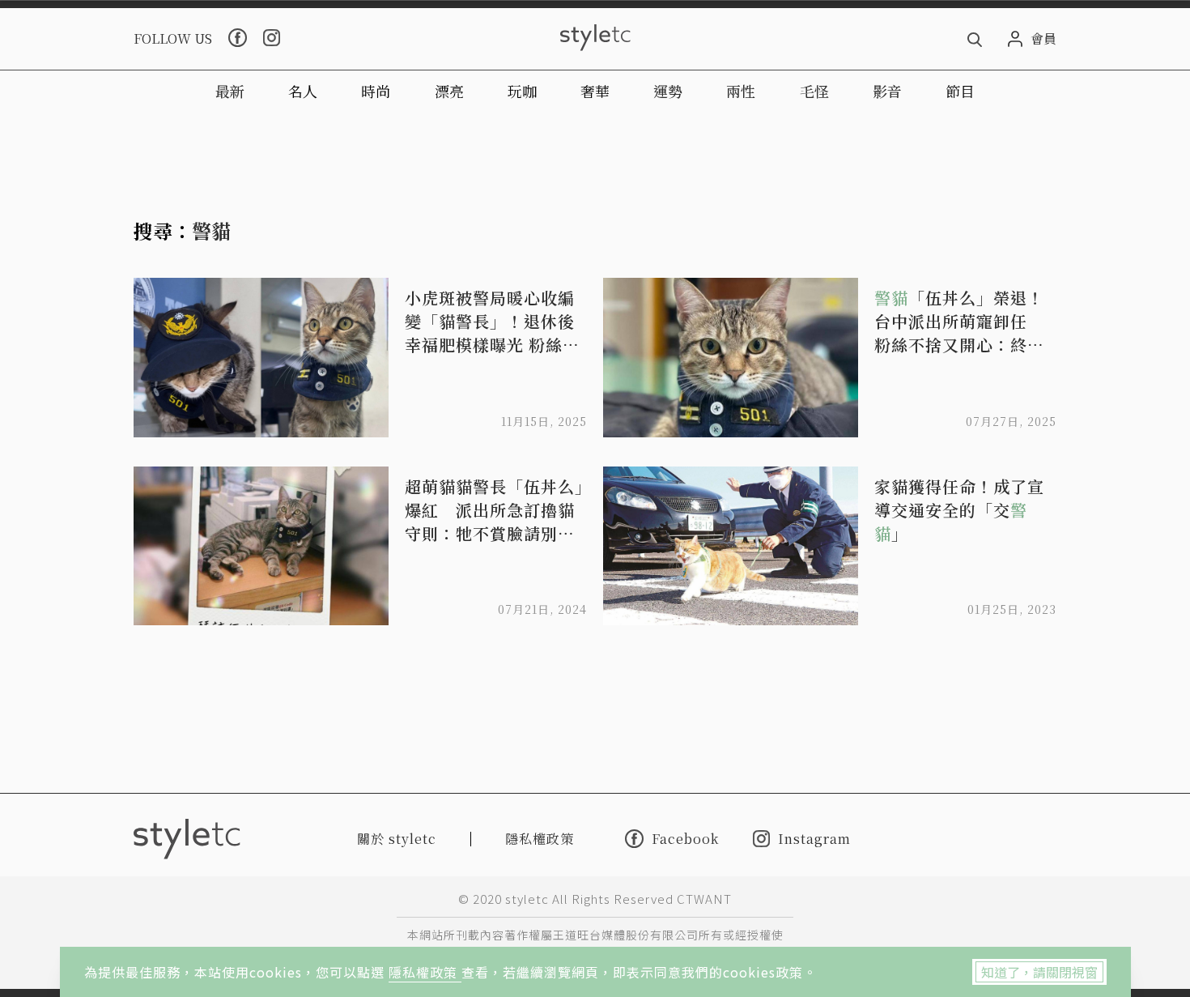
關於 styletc (396, 838)
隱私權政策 (425, 972)
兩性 (740, 90)
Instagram (814, 838)
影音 (887, 90)
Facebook (685, 838)
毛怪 (814, 90)
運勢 (667, 90)
